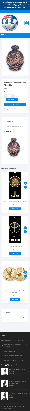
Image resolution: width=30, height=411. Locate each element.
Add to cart (11, 99)
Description (10, 121)
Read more (15, 299)
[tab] (10, 121)
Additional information (14, 126)
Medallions (14, 109)
